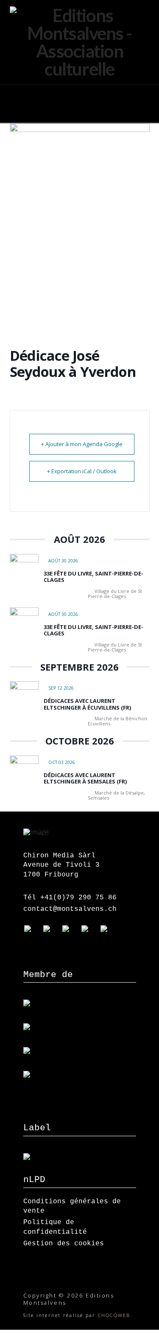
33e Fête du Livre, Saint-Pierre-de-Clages (93, 577)
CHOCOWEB (114, 1315)
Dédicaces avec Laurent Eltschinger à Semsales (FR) (85, 778)
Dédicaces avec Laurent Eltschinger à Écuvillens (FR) (87, 704)
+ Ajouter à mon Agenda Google (82, 444)
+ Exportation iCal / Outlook (82, 471)
